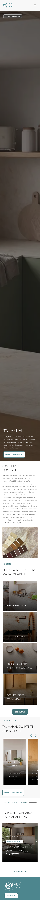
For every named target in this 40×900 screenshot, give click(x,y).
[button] (31, 735)
